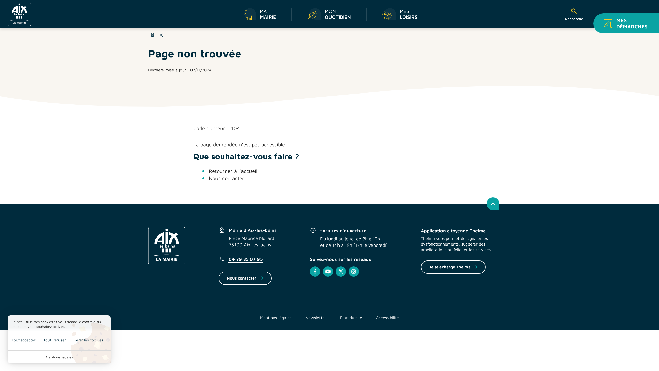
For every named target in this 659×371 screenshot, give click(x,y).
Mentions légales (59, 357)
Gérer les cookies (88, 340)
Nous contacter (226, 178)
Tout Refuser (54, 340)
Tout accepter (24, 340)
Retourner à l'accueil (233, 171)
